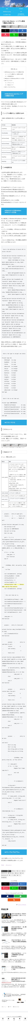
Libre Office (11, 873)
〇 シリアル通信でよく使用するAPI (14, 74)
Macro (17, 873)
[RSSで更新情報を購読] (14, 899)
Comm (2, 865)
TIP (10, 871)
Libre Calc (5, 871)
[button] (22, 35)
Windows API (5, 875)
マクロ (19, 875)
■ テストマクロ (8, 80)
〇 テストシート (10, 82)
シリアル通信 (13, 875)
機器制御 (4, 877)
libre (24, 871)
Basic (14, 871)
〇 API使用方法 (10, 76)
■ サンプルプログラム (10, 87)
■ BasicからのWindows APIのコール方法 (14, 78)
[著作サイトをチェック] (7, 896)
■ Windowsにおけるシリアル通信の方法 (14, 72)
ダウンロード (8, 865)
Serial (22, 873)
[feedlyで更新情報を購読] (20, 896)
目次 (12, 69)
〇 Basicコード (9, 84)
